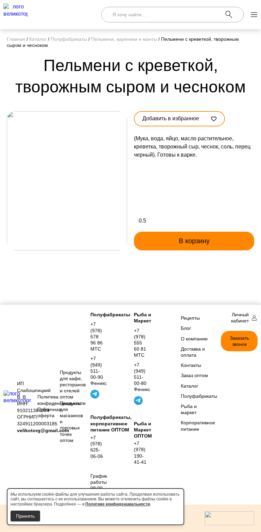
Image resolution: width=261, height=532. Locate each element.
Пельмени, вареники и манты (124, 39)
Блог (186, 328)
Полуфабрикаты (69, 39)
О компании (194, 338)
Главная (16, 39)
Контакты (191, 365)
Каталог (38, 39)
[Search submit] (234, 14)
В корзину (194, 241)
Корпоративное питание (196, 425)
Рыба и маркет (189, 409)
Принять (25, 516)
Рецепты (190, 318)
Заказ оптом (194, 375)
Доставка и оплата (193, 352)
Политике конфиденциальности (117, 504)
